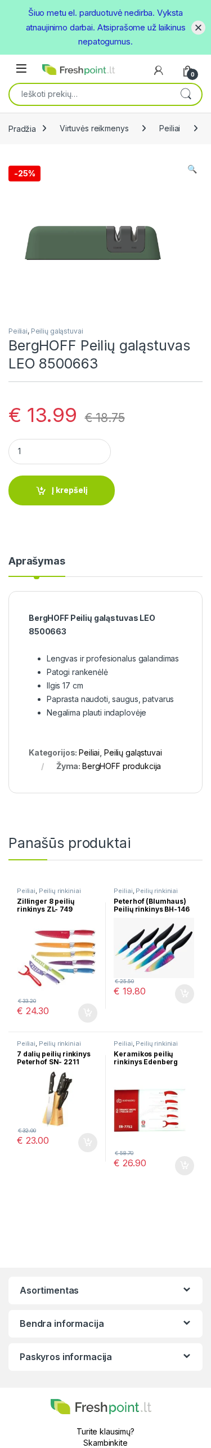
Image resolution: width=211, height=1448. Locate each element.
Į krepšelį (70, 490)
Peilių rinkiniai (60, 891)
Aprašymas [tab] (36, 561)
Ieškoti (185, 94)
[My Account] (158, 70)
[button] (192, 169)
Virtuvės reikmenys (94, 128)
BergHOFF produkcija (121, 766)
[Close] (198, 27)
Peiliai (169, 128)
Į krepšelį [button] (82, 1013)
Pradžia (22, 128)
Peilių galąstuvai (57, 331)
